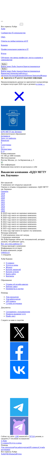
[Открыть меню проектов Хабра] (2, 21)
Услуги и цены (12, 265)
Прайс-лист (10, 316)
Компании (21, 75)
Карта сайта (11, 274)
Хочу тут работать (8, 138)
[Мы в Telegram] (19, 416)
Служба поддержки (14, 303)
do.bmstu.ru (5, 136)
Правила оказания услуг (16, 314)
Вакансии (5, 73)
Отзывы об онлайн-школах (17, 284)
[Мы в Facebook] (19, 359)
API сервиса (11, 301)
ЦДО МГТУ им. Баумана (11, 132)
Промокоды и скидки (15, 289)
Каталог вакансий (13, 269)
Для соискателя (12, 297)
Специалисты (15, 73)
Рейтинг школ (11, 286)
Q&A (7, 454)
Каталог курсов (12, 272)
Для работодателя (13, 299)
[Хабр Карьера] (10, 24)
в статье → (40, 84)
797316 (32, 436)
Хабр (3, 454)
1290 (17, 436)
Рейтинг (28, 75)
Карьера (13, 454)
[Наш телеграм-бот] (19, 434)
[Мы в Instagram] (19, 397)
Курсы (19, 454)
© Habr (4, 441)
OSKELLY (5, 252)
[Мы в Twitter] (19, 341)
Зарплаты (36, 75)
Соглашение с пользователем (18, 312)
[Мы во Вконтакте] (19, 378)
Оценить (4, 191)
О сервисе (10, 263)
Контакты (10, 276)
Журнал (43, 75)
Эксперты (13, 75)
